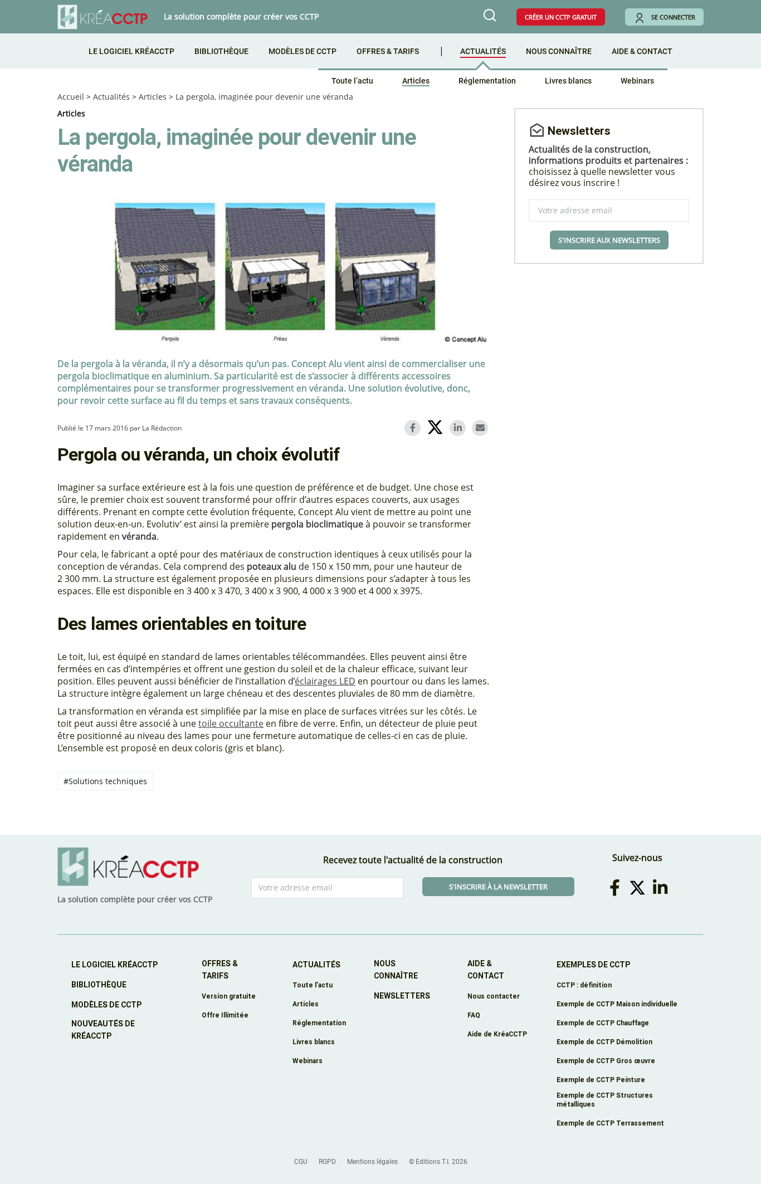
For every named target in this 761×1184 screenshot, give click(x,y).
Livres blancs (568, 80)
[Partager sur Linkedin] (460, 428)
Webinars (637, 80)
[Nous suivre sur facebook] (617, 887)
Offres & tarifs (388, 51)
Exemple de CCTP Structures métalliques (605, 1099)
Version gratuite (229, 996)
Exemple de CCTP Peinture (601, 1079)
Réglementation (487, 80)
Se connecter (673, 17)
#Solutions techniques (105, 781)
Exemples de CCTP (593, 965)
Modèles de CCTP (302, 51)
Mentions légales (372, 1162)
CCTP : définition (584, 985)
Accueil (70, 96)
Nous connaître (559, 51)
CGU (301, 1162)
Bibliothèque (221, 51)
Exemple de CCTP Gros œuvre (606, 1060)
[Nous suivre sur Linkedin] (662, 887)
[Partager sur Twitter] (437, 428)
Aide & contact (485, 969)
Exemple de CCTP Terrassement (610, 1123)
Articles (416, 80)
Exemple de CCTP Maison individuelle (617, 1004)
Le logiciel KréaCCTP (131, 51)
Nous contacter (493, 996)
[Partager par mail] (482, 428)
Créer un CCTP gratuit (561, 17)
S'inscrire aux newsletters (609, 240)
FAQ (473, 1015)
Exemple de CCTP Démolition (604, 1042)
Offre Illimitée (225, 1015)
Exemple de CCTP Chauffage (603, 1023)
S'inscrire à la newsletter (498, 887)
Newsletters (402, 996)
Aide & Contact (642, 51)
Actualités (483, 51)
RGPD (327, 1162)
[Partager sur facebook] (414, 428)
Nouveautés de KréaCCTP (103, 1030)
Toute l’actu (352, 80)
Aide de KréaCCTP (497, 1034)
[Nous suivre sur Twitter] (639, 887)
